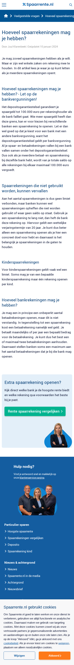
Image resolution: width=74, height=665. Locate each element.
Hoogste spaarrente (20, 531)
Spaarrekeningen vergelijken (25, 538)
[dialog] (37, 632)
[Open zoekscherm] (70, 4)
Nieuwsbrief (15, 589)
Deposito (13, 545)
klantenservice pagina (32, 477)
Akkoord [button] (53, 655)
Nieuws (12, 569)
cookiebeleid (11, 643)
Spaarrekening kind (20, 551)
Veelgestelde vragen (27, 16)
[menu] (4, 4)
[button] (37, 658)
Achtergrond (16, 582)
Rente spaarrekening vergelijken (33, 411)
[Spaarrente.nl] (38, 5)
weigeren (63, 643)
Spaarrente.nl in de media (24, 576)
